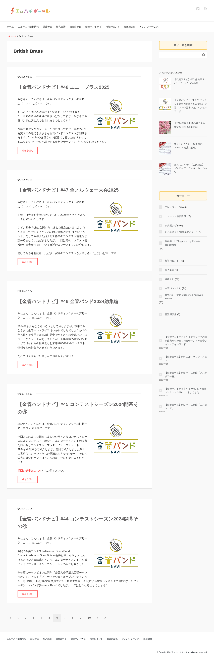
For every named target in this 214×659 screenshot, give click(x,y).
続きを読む (27, 150)
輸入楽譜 (61, 26)
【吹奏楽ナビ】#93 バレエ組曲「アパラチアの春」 (186, 374)
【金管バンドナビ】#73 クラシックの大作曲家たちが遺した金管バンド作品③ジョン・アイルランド (186, 341)
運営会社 (147, 638)
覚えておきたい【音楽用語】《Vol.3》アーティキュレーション (190, 168)
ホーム (10, 26)
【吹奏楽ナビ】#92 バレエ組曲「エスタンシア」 (186, 406)
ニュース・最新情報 (28, 26)
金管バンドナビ (93, 26)
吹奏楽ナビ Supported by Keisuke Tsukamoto (182, 243)
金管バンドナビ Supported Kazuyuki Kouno (184, 296)
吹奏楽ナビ (75, 26)
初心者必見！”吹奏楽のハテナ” (181, 232)
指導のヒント (113, 26)
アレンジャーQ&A (148, 26)
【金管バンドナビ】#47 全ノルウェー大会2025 (68, 190)
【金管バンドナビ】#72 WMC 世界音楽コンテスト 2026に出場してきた (185, 390)
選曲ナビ (47, 26)
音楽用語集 (129, 26)
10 (89, 617)
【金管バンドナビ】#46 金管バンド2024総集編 (68, 301)
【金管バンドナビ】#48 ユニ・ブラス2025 (64, 87)
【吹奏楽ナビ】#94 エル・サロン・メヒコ (186, 358)
